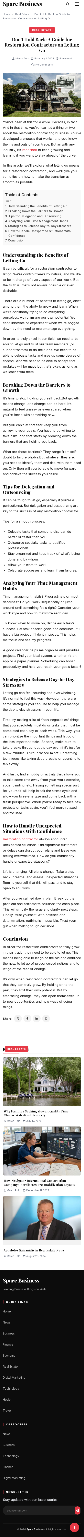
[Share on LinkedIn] (37, 1018)
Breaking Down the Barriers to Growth (35, 211)
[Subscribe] (77, 1510)
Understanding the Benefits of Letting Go (37, 206)
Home (6, 14)
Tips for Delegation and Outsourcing (34, 216)
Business (9, 1333)
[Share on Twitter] (18, 1018)
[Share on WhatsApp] (46, 1018)
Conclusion (16, 240)
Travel (7, 1410)
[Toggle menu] (77, 4)
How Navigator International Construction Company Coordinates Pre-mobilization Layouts (39, 1183)
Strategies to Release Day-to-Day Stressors (39, 226)
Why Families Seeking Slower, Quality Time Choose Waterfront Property (36, 1113)
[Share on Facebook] (27, 1018)
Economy (9, 1355)
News (6, 1322)
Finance (8, 1344)
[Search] (68, 4)
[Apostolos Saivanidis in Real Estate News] (42, 1220)
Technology (11, 1388)
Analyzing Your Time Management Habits (38, 221)
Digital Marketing (14, 1377)
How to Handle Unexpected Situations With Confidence (39, 233)
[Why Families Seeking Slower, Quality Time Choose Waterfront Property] (42, 1081)
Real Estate (22, 14)
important (29, 150)
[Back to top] (74, 1527)
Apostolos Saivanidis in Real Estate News (34, 1250)
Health (7, 1399)
